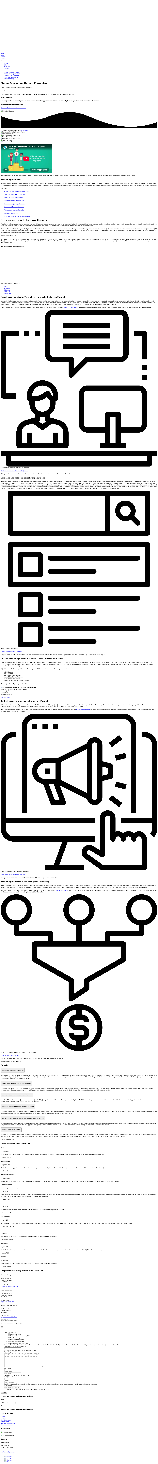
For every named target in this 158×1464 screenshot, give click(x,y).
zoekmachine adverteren (83, 709)
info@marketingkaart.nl (7, 1452)
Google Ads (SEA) (15, 1334)
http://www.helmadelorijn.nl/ (9, 1317)
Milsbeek (7, 290)
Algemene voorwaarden (8, 1423)
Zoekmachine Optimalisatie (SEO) (20, 1336)
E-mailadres (8, 1385)
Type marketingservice (10, 1332)
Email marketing (9, 78)
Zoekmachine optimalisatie (12, 74)
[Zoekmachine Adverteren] (79, 870)
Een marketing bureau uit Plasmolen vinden (13, 108)
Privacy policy (5, 1421)
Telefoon (7, 1380)
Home (2, 53)
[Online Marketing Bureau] (79, 466)
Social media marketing (17, 1339)
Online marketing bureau (11, 72)
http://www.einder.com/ (7, 1301)
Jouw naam (8, 1368)
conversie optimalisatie (61, 890)
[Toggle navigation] (1, 60)
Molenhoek (7, 293)
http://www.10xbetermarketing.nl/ (10, 1286)
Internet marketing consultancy (19, 1343)
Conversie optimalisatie (11, 77)
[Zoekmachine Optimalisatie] (79, 647)
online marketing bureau (71, 307)
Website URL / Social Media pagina (15, 1346)
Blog (2, 55)
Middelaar (7, 291)
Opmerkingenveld (10, 1352)
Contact (3, 58)
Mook (6, 287)
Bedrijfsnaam (8, 1377)
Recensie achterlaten (7, 1425)
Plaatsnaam (8, 1371)
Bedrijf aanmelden (6, 1420)
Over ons (3, 57)
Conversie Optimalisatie (17, 1341)
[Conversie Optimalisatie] (79, 1050)
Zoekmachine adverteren (11, 75)
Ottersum (7, 288)
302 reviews (24, 130)
